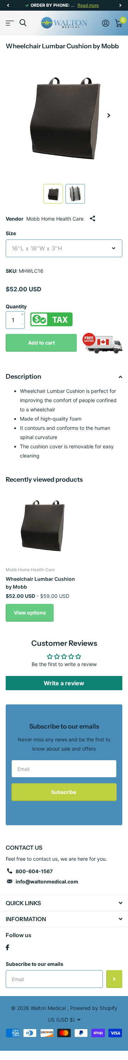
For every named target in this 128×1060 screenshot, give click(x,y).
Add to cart (41, 343)
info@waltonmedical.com (47, 881)
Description (23, 376)
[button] (8, 5)
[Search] (23, 23)
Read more (88, 5)
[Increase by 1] (24, 306)
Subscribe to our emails (34, 964)
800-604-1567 (34, 871)
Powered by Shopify (93, 1008)
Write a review (64, 683)
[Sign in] (105, 23)
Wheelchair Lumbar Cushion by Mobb (40, 582)
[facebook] (7, 947)
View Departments (10, 23)
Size (11, 233)
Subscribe (64, 792)
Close (64, 903)
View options (30, 613)
